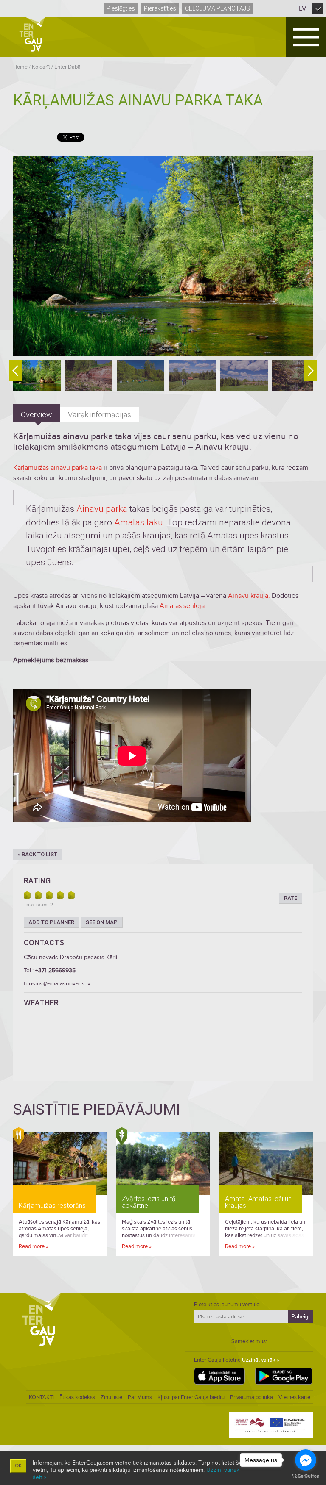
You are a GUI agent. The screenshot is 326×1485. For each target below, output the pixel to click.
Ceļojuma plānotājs (217, 8)
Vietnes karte (294, 1397)
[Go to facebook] (305, 1460)
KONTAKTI (41, 1397)
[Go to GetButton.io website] (305, 1476)
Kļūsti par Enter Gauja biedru (191, 1397)
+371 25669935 (55, 970)
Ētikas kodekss (77, 1397)
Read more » (33, 1246)
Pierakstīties (160, 8)
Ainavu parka (101, 509)
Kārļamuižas (31, 468)
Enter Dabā (67, 67)
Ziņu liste (111, 1397)
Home (20, 67)
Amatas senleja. (183, 606)
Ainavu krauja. (249, 595)
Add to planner (51, 922)
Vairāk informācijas (99, 414)
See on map (102, 922)
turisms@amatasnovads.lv (57, 983)
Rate (290, 898)
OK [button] (18, 1466)
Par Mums (140, 1397)
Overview (36, 414)
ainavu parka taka (75, 468)
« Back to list (37, 854)
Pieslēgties (121, 8)
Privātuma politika (251, 1397)
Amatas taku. (139, 522)
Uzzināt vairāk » (260, 1360)
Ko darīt (41, 67)
